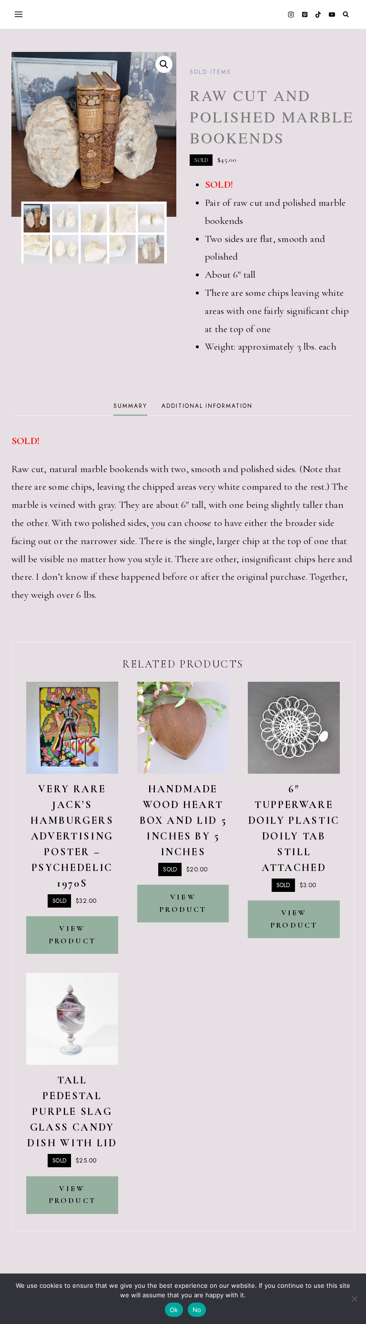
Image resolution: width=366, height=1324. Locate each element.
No (197, 1310)
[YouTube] (331, 14)
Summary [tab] (130, 406)
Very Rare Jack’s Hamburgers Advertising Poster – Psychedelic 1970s (71, 836)
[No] (354, 1299)
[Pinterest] (304, 14)
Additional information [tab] (207, 406)
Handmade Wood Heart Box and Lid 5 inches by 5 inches (183, 820)
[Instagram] (291, 14)
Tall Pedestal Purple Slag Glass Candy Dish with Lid (72, 1111)
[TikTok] (318, 14)
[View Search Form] (346, 14)
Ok (174, 1310)
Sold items (210, 72)
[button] (164, 64)
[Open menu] (19, 14)
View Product (72, 935)
